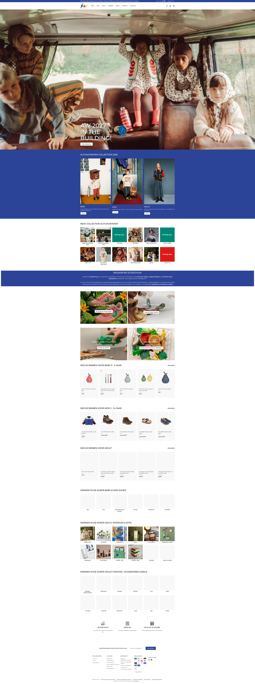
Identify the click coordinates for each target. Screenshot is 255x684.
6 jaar (94, 431)
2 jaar (83, 431)
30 (101, 434)
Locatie (94, 660)
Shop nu (83, 213)
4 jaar (90, 431)
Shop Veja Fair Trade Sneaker (104, 311)
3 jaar (87, 431)
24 (101, 431)
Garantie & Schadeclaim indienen (126, 662)
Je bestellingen (110, 660)
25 (104, 431)
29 (113, 431)
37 (104, 437)
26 (106, 431)
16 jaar (87, 437)
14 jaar (83, 437)
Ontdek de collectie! (103, 347)
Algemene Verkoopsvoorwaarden (126, 659)
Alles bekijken (171, 365)
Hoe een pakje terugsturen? (113, 664)
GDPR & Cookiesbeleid (126, 665)
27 (108, 431)
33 (108, 434)
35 (112, 434)
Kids (98, 5)
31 (103, 434)
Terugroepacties (110, 668)
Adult (104, 5)
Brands (110, 5)
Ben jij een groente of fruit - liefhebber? (151, 347)
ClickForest (136, 681)
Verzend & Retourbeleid (126, 669)
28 (110, 431)
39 (108, 437)
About (118, 5)
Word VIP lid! (110, 666)
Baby (92, 5)
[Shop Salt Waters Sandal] (151, 307)
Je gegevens (109, 658)
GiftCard (133, 5)
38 (106, 437)
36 (101, 437)
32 (106, 434)
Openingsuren (96, 662)
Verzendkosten (124, 667)
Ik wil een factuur (111, 662)
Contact (124, 5)
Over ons (95, 658)
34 (110, 434)
